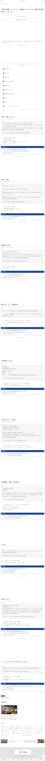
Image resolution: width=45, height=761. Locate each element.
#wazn (22, 668)
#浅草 (20, 374)
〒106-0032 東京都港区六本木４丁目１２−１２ (17, 453)
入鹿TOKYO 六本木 (8, 89)
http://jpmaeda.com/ (11, 570)
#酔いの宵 (37, 611)
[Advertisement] (22, 30)
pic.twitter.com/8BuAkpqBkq (9, 198)
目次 (21, 64)
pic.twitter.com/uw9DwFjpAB (16, 129)
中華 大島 (7, 73)
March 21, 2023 (22, 440)
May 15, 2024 (19, 499)
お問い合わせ (22, 756)
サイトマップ (16, 756)
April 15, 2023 (20, 378)
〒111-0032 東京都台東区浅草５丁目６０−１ (16, 149)
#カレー (36, 197)
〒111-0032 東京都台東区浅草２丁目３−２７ (16, 568)
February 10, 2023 (28, 616)
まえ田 (6, 97)
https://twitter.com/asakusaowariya (14, 275)
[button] (22, 760)
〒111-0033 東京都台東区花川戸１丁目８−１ (16, 391)
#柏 (39, 197)
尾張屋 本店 (7, 77)
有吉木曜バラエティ (5, 698)
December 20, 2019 (24, 132)
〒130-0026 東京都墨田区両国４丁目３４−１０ (17, 330)
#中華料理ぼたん (15, 374)
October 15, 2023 (20, 201)
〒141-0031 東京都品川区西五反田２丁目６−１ (17, 515)
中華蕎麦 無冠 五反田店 (9, 93)
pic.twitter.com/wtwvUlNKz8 (9, 552)
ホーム (11, 756)
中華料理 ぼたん (8, 85)
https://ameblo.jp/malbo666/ (14, 455)
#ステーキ (7, 668)
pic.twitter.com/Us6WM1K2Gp (31, 668)
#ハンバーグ (13, 668)
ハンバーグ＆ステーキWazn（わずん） (12, 106)
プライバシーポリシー (31, 756)
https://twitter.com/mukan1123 (12, 517)
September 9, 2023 (7, 315)
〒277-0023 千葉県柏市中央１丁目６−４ (15, 216)
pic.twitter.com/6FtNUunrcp (29, 374)
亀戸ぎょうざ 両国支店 (9, 81)
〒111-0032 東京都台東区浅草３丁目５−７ (16, 631)
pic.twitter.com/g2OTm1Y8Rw (10, 613)
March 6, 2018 (23, 671)
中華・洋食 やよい (8, 68)
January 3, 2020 (21, 555)
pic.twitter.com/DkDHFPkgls (21, 257)
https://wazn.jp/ (10, 687)
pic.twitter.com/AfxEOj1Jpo (9, 437)
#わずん (18, 668)
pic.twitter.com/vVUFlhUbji (19, 496)
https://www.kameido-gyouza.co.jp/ (15, 332)
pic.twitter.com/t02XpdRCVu (30, 310)
